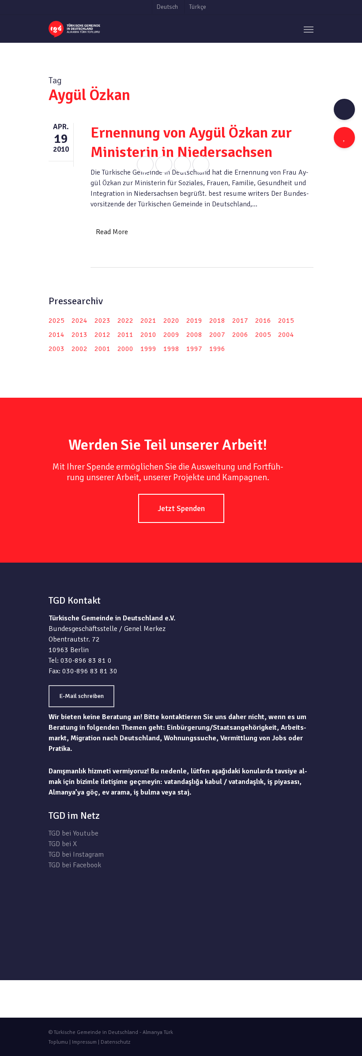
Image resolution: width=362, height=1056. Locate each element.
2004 (286, 334)
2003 (56, 348)
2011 (125, 334)
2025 (56, 320)
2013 (79, 334)
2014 (56, 334)
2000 (125, 348)
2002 (79, 348)
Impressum (84, 1042)
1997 (194, 348)
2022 (125, 320)
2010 (148, 334)
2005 (263, 334)
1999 (148, 348)
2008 (194, 334)
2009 (171, 334)
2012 (102, 334)
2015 (286, 320)
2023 (102, 320)
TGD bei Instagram (76, 854)
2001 (102, 348)
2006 (240, 334)
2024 (79, 320)
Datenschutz (115, 1042)
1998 (171, 348)
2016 (263, 320)
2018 (217, 320)
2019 (194, 320)
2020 (171, 320)
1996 (217, 348)
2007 (217, 334)
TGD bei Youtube (73, 833)
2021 (148, 320)
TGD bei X (63, 844)
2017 (240, 320)
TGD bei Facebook (75, 865)
